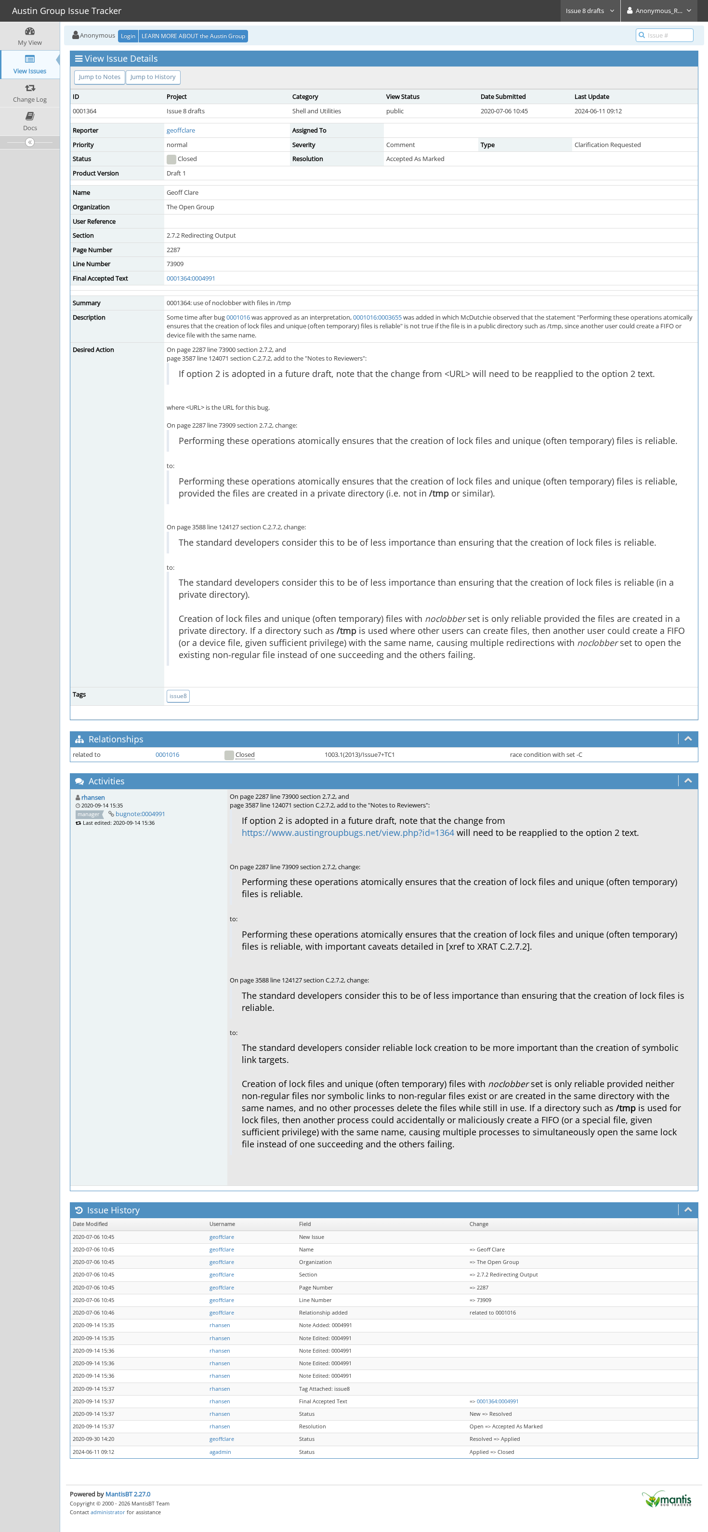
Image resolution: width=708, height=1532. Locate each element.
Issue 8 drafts (585, 10)
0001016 (238, 317)
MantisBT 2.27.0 (127, 1494)
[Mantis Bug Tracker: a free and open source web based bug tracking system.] (666, 1498)
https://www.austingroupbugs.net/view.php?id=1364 (348, 832)
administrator (108, 1512)
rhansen (93, 797)
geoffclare (181, 130)
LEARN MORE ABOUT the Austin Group (193, 36)
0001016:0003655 (377, 317)
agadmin (220, 1452)
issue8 (178, 696)
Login (128, 36)
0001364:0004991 (191, 278)
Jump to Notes (99, 76)
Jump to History (153, 76)
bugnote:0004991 (140, 813)
